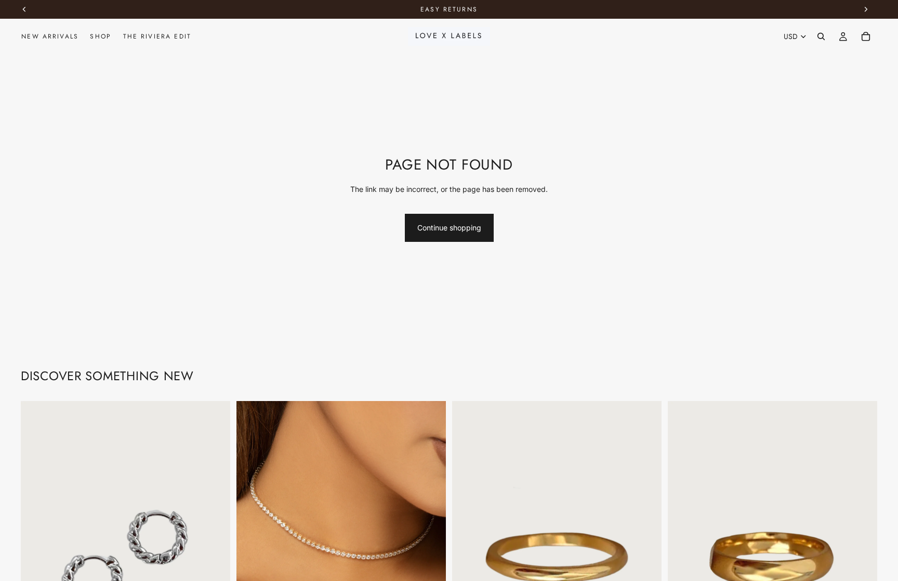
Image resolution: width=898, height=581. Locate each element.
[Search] (821, 36)
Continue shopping (449, 227)
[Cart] (865, 36)
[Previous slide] (36, 558)
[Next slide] (214, 558)
